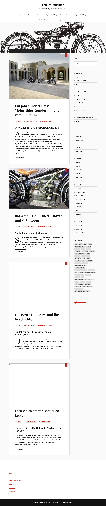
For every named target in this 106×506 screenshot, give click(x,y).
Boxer (90, 244)
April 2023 (78, 173)
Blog (10, 477)
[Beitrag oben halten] (66, 54)
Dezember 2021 (80, 233)
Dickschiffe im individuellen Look (37, 413)
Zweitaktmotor (87, 286)
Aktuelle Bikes (46, 121)
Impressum (22, 15)
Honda (88, 253)
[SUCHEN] (95, 63)
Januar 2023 (79, 184)
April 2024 (78, 166)
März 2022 (79, 221)
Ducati (83, 248)
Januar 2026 (79, 136)
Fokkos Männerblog (79, 303)
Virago (77, 281)
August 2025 (79, 140)
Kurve (88, 258)
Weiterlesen (20, 157)
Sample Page (12, 491)
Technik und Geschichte (45, 226)
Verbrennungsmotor (80, 279)
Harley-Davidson (79, 253)
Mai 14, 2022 (30, 226)
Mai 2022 (78, 214)
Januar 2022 (79, 229)
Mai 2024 (78, 162)
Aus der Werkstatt (81, 80)
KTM (84, 258)
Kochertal (78, 258)
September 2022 (80, 199)
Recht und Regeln (80, 110)
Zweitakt (87, 284)
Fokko (19, 121)
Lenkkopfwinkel (79, 260)
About (10, 473)
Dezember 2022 (80, 188)
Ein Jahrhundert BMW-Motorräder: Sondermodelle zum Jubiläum (37, 110)
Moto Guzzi (89, 260)
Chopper (88, 246)
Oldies (77, 106)
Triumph (88, 274)
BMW (85, 244)
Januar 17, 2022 (31, 421)
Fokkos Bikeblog (53, 5)
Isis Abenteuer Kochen (80, 302)
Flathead (77, 251)
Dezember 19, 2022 (32, 121)
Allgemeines (79, 77)
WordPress (47, 502)
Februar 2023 (79, 181)
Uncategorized (80, 125)
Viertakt (90, 279)
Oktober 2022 (79, 195)
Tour (82, 274)
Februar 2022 (79, 225)
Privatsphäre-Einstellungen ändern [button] (53, 15)
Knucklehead (85, 255)
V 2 (82, 277)
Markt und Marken (81, 99)
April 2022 (78, 218)
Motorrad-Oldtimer (80, 265)
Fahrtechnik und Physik (82, 91)
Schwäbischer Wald (90, 272)
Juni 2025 (78, 144)
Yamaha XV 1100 (79, 284)
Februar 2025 (79, 155)
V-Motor (77, 277)
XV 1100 (83, 281)
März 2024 (79, 170)
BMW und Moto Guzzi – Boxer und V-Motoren (38, 217)
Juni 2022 (78, 210)
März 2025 (79, 151)
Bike (76, 244)
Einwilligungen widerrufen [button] (48, 20)
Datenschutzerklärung (34, 15)
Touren (78, 121)
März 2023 (79, 177)
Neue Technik (79, 103)
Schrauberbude (79, 272)
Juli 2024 (78, 158)
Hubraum (77, 255)
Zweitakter (78, 286)
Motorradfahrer (79, 267)
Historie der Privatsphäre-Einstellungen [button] (76, 15)
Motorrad (85, 263)
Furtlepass (85, 251)
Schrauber (91, 270)
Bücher (78, 84)
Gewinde (92, 251)
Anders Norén (68, 502)
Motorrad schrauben (81, 270)
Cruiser (77, 248)
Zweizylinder (78, 288)
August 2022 (79, 203)
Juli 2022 (78, 207)
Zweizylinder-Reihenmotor (82, 291)
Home (10, 484)
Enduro (89, 248)
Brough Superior (79, 246)
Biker (80, 244)
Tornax (77, 274)
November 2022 (80, 192)
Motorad (77, 263)
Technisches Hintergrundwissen (84, 117)
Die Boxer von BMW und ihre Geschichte (37, 316)
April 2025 (78, 147)
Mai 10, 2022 (30, 325)
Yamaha (89, 281)
